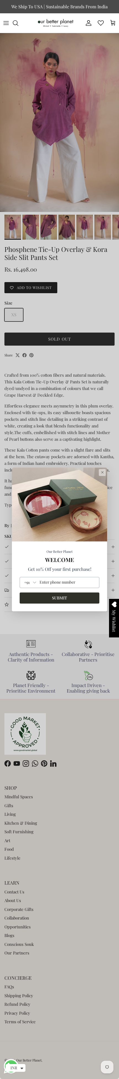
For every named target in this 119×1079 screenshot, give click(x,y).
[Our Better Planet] (56, 23)
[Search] (18, 23)
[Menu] (6, 23)
